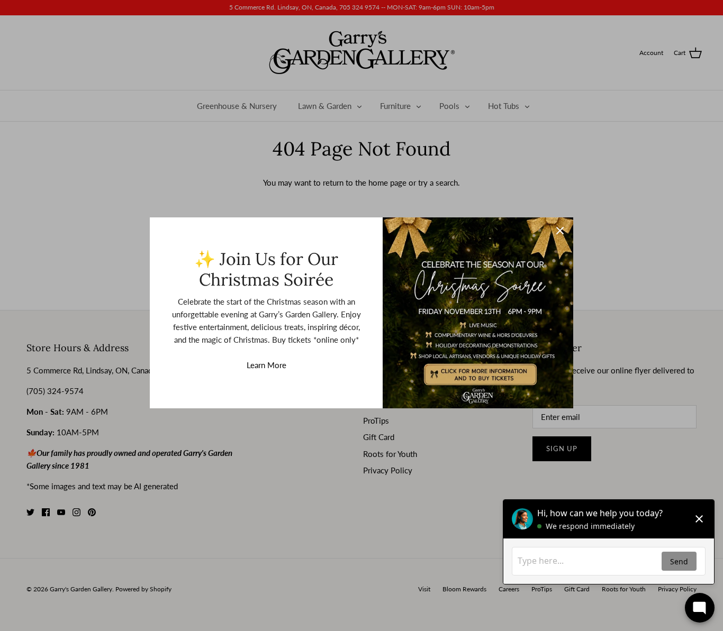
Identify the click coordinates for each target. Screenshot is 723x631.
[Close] (560, 230)
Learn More (266, 365)
